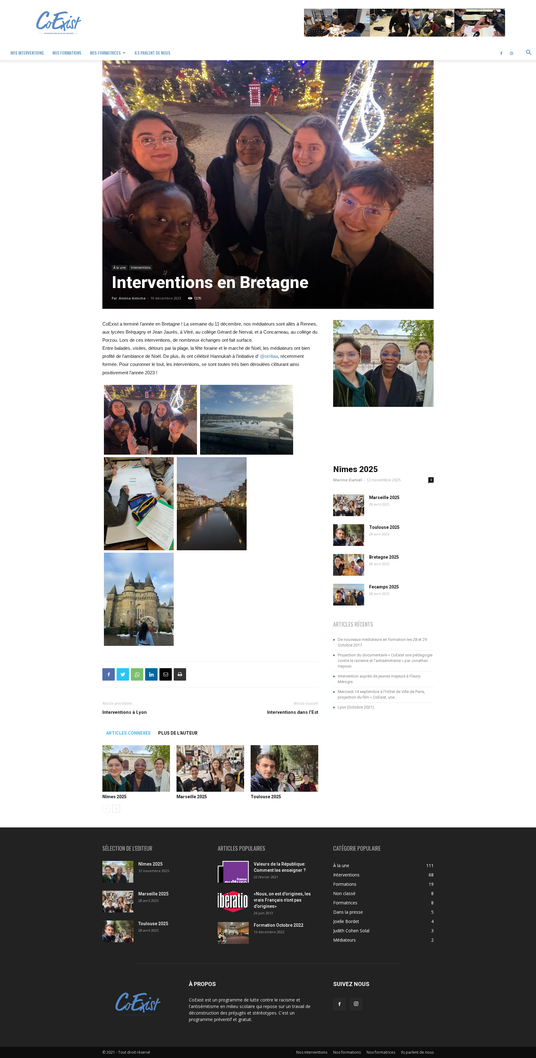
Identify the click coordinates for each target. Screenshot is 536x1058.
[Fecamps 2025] (348, 595)
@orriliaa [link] (269, 356)
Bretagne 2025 (384, 557)
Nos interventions (27, 52)
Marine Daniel (347, 480)
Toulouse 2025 (266, 796)
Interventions (140, 267)
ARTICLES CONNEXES (128, 733)
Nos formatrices (105, 52)
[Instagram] (511, 52)
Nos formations (66, 52)
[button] (528, 53)
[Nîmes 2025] (136, 768)
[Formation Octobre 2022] (233, 933)
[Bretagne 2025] (348, 565)
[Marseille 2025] (210, 768)
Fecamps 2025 (384, 586)
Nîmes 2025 (114, 796)
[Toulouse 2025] (284, 768)
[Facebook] (501, 52)
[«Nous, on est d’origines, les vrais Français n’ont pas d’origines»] (233, 901)
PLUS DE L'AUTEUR (178, 733)
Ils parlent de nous (152, 52)
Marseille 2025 (191, 796)
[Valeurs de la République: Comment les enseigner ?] (233, 872)
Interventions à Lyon (124, 712)
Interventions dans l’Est (292, 712)
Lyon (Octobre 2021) (356, 707)
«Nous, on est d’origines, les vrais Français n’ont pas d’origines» (282, 900)
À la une (120, 267)
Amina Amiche (132, 298)
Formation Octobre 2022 (278, 925)
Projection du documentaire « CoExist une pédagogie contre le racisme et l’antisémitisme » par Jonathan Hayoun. (385, 661)
